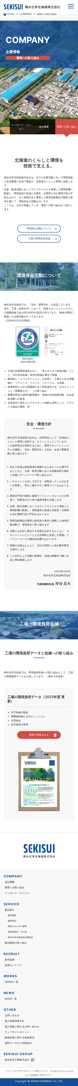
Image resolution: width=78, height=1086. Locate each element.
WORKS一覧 (11, 981)
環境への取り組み (14, 887)
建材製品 (12, 920)
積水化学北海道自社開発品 (20, 937)
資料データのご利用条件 (18, 1043)
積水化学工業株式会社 (17, 1059)
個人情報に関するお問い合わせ (22, 1026)
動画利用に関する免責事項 (19, 1037)
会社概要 (10, 882)
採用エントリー (13, 965)
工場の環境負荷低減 (39, 238)
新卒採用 (10, 959)
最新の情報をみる (39, 734)
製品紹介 (10, 909)
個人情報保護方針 (14, 1020)
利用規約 (34, 1075)
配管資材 (12, 915)
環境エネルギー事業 (17, 926)
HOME (10, 14)
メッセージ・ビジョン (17, 893)
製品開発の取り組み (16, 942)
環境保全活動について (39, 228)
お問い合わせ (12, 1015)
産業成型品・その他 (17, 931)
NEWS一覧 (11, 998)
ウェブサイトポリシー (17, 1032)
